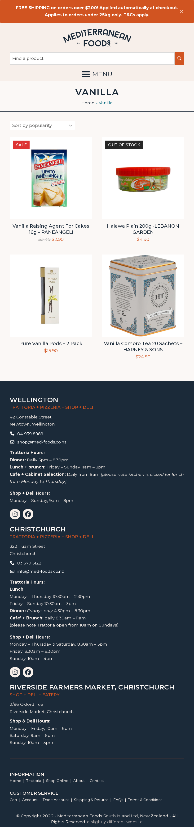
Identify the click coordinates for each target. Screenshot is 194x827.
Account (30, 800)
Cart (13, 800)
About (79, 780)
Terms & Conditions (145, 800)
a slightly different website (115, 821)
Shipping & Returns (91, 800)
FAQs (118, 800)
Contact (97, 780)
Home (87, 102)
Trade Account (56, 800)
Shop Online (57, 780)
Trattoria (33, 780)
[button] (97, 74)
